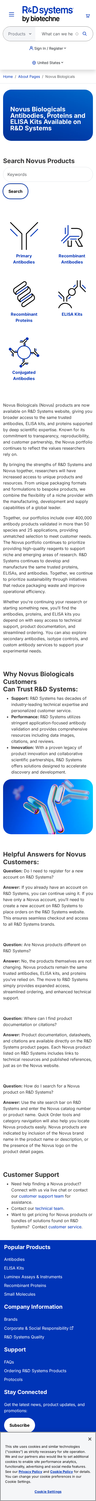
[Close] (89, 1439)
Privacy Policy (30, 1472)
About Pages (29, 76)
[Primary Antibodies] (24, 236)
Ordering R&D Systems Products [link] (35, 1370)
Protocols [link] (13, 1379)
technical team (49, 1208)
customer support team (41, 1196)
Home (8, 76)
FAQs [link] (9, 1362)
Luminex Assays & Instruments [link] (33, 1276)
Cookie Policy (61, 1472)
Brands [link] (10, 1319)
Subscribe (19, 1425)
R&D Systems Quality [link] (24, 1336)
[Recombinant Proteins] (24, 294)
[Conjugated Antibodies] (24, 352)
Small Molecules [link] (19, 1294)
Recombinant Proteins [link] (25, 1285)
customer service (64, 1226)
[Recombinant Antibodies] (72, 236)
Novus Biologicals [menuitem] (60, 76)
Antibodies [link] (14, 1259)
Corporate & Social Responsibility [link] (36, 1328)
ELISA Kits (72, 314)
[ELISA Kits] (72, 294)
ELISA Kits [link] (14, 1268)
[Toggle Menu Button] (11, 14)
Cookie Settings (48, 1491)
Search (15, 191)
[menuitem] (8, 76)
